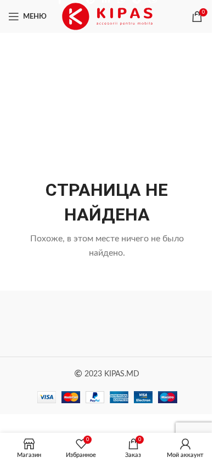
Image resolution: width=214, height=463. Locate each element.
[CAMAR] (156, 323)
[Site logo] (107, 16)
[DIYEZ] (57, 323)
